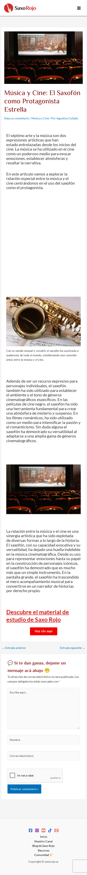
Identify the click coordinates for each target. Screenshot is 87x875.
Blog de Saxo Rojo (43, 845)
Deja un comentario (16, 118)
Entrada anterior (14, 647)
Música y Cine (40, 118)
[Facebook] (31, 830)
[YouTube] (43, 830)
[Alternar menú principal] (79, 8)
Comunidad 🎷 (43, 855)
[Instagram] (37, 830)
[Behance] (50, 830)
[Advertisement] (43, 241)
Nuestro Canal (43, 841)
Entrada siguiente (72, 647)
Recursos (43, 850)
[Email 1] (56, 830)
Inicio (43, 836)
